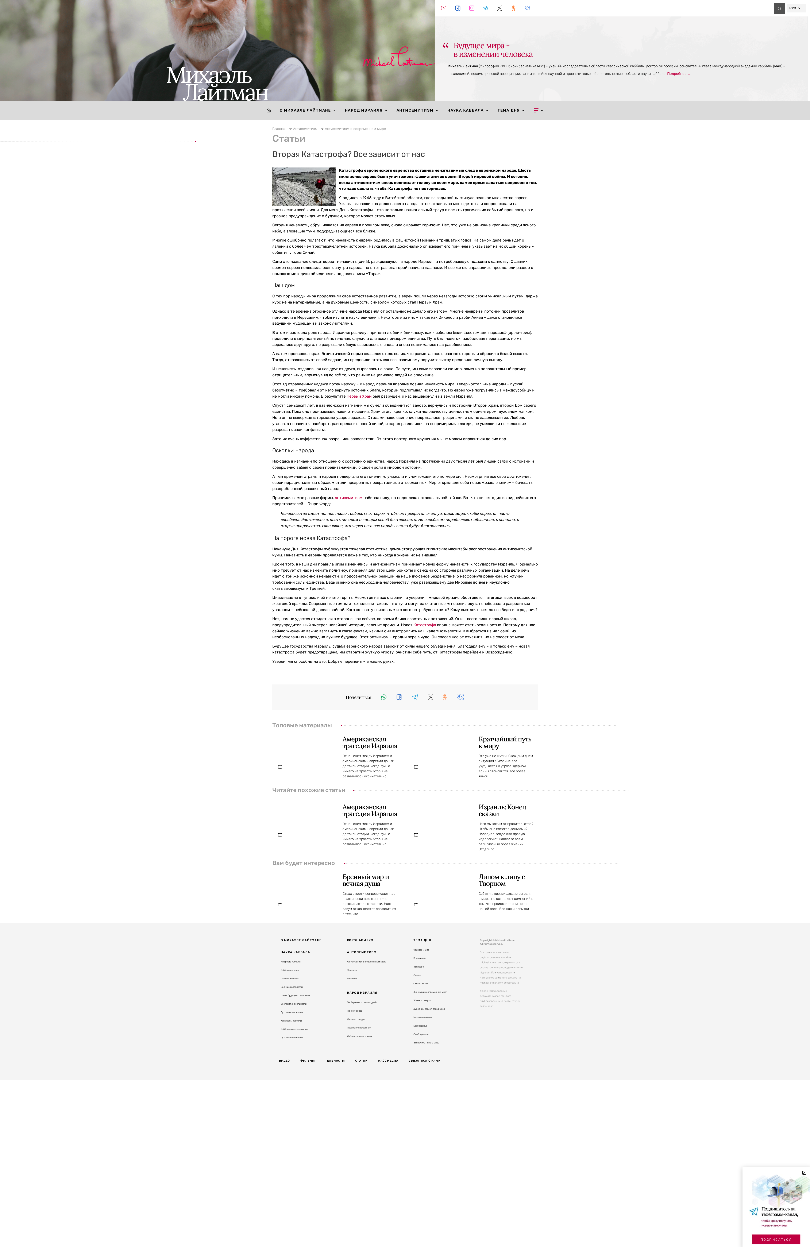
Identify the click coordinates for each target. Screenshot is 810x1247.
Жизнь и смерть (422, 1000)
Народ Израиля (364, 110)
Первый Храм (359, 396)
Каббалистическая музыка (295, 1029)
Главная (279, 129)
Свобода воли (420, 1034)
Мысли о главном (422, 1017)
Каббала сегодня (290, 970)
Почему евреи (354, 1010)
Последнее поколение (359, 1027)
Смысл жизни (420, 983)
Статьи (361, 1060)
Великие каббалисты (292, 987)
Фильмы (307, 1060)
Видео (284, 1060)
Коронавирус (360, 940)
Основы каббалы (290, 978)
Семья (417, 975)
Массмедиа (388, 1060)
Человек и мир (421, 950)
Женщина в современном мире (430, 992)
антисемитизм (348, 497)
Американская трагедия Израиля (370, 742)
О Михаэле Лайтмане (305, 110)
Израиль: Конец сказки (502, 810)
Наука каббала (465, 110)
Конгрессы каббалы (291, 1020)
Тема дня (509, 110)
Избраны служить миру (359, 1036)
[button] (383, 697)
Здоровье (418, 966)
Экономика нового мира (426, 1042)
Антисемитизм (415, 110)
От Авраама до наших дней (362, 1002)
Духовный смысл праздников (429, 1009)
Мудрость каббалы (291, 961)
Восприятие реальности (293, 1004)
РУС (792, 8)
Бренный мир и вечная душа (366, 880)
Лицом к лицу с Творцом (502, 880)
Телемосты (335, 1060)
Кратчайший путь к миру (505, 742)
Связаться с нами (425, 1060)
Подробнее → (679, 74)
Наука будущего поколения (295, 995)
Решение (352, 978)
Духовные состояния (292, 1012)
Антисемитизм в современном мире (355, 129)
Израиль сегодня (356, 1019)
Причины (352, 970)
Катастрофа (424, 625)
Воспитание (419, 958)
